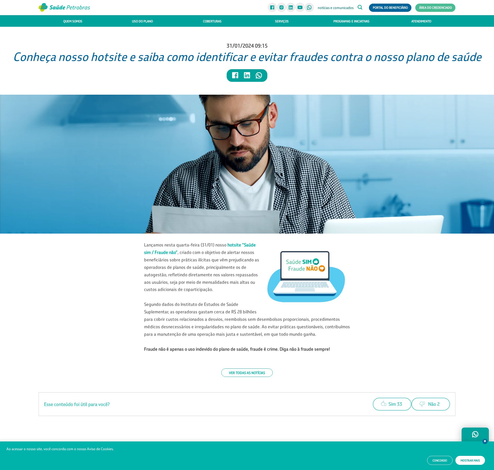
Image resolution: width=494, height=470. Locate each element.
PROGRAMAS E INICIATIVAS (351, 21)
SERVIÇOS (282, 21)
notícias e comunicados (336, 7)
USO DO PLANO (142, 21)
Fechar (485, 441)
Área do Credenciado (435, 7)
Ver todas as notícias (247, 372)
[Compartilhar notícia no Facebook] (235, 77)
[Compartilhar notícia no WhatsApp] (259, 77)
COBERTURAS (212, 21)
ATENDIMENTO (421, 21)
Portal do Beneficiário (390, 7)
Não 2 (434, 404)
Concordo (440, 460)
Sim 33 (395, 404)
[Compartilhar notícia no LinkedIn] (247, 77)
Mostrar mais (470, 460)
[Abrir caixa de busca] (360, 8)
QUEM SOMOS (72, 21)
